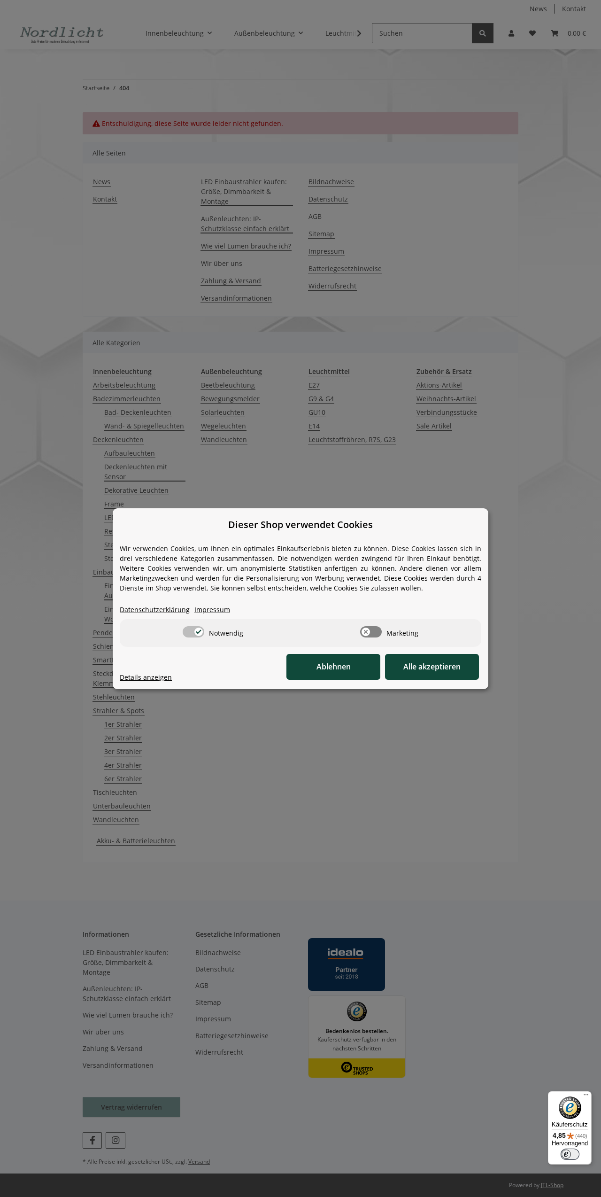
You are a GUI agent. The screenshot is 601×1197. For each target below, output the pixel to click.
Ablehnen (333, 666)
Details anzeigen (146, 677)
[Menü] (586, 1097)
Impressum (212, 609)
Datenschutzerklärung (155, 609)
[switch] (193, 631)
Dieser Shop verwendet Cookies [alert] (300, 524)
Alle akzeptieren (432, 666)
